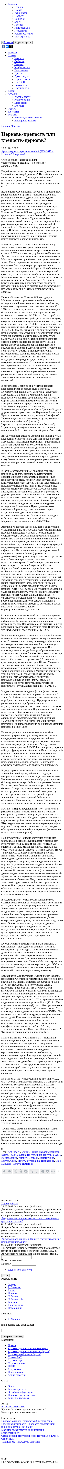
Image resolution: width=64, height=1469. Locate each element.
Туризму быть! (9, 1203)
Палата (17, 1163)
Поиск (18, 10)
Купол (4, 1154)
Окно (58, 1160)
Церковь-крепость (49, 1151)
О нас (11, 1386)
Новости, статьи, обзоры (28, 117)
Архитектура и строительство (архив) (29, 1351)
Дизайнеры (20, 102)
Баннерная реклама (25, 120)
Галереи (18, 24)
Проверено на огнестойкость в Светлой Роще (26, 1421)
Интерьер (48, 1154)
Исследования (9, 1157)
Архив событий (17, 1375)
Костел (5, 1160)
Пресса (18, 73)
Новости (19, 15)
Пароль (6, 1263)
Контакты (13, 111)
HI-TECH (19, 82)
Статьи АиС (15, 1357)
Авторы (12, 93)
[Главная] (7, 42)
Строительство (22, 79)
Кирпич (23, 1157)
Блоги (17, 21)
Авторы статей (22, 96)
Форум (12, 108)
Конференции (22, 27)
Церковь (33, 1157)
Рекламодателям (23, 33)
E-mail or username (12, 1260)
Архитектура (21, 76)
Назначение (47, 1160)
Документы (20, 85)
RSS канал (14, 1319)
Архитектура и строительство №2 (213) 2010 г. (27, 151)
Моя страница (22, 36)
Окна (13, 1160)
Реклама (12, 114)
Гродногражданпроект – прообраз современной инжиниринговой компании (28, 1425)
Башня (34, 1151)
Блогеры (19, 105)
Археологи (14, 1151)
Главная (12, 4)
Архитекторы (22, 99)
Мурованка (33, 1160)
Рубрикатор (21, 12)
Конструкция (46, 1157)
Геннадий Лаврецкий (13, 154)
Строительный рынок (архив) (24, 1354)
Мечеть (22, 1160)
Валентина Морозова (13, 1406)
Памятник (27, 1163)
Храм (58, 1154)
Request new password (20, 1269)
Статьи (12, 55)
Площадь (6, 1163)
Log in (5, 1275)
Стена (22, 1154)
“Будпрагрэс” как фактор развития (20, 1441)
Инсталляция (34, 1154)
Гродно (14, 1154)
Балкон (25, 1151)
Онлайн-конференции (20, 1392)
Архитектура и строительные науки (28, 1348)
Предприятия (21, 88)
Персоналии (21, 30)
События (19, 18)
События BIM (15, 1299)
